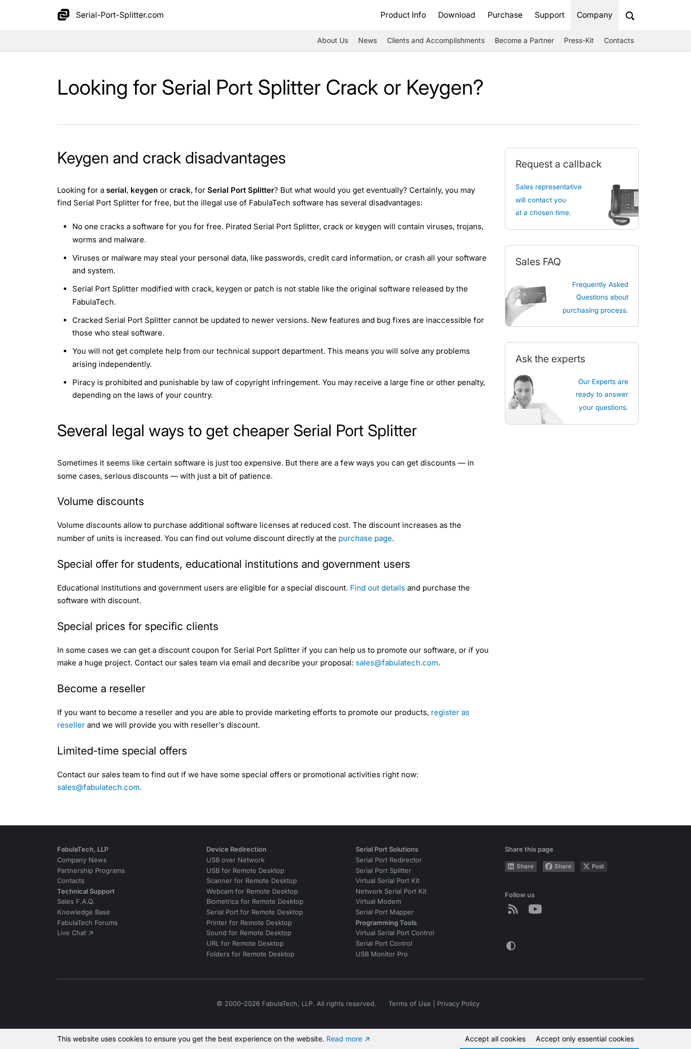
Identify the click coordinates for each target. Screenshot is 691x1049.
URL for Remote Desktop (245, 943)
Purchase (505, 15)
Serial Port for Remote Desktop (254, 912)
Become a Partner (524, 40)
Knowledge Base (83, 912)
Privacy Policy (458, 1004)
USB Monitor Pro (382, 954)
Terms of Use (409, 1004)
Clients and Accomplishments (436, 40)
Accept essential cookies (585, 1038)
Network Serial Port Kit (391, 891)
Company (595, 15)
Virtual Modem (378, 901)
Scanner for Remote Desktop (251, 881)
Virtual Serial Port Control (395, 933)
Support (550, 15)
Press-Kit (579, 40)
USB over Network (235, 860)
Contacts (619, 40)
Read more (344, 1038)
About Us (332, 40)
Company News (82, 860)
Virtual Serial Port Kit (387, 881)
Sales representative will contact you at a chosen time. (548, 200)
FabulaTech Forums (87, 923)
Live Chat (71, 933)
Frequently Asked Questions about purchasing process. (595, 297)
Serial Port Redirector (389, 860)
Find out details (377, 588)
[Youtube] (537, 909)
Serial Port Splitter (383, 870)
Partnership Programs (91, 870)
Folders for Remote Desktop (250, 954)
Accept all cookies (495, 1038)
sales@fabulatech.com (397, 662)
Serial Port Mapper (385, 912)
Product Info (403, 15)
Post (598, 866)
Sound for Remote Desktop (248, 933)
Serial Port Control (384, 943)
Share (525, 866)
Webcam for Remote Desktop (252, 891)
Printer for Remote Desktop (249, 923)
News (367, 40)
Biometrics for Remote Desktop (255, 901)
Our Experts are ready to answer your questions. (602, 394)
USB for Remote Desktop (245, 870)
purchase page (365, 538)
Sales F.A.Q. (76, 901)
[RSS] (515, 909)
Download (457, 15)
